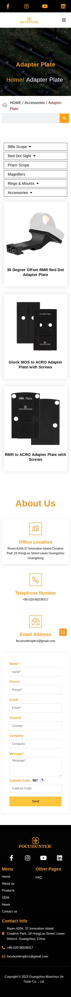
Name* (14, 663)
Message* (16, 753)
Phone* (14, 681)
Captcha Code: (20, 780)
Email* (14, 699)
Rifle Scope (17, 147)
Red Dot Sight (19, 156)
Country (15, 717)
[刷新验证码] (41, 780)
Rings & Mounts (21, 183)
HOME (15, 103)
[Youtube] (45, 6)
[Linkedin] (63, 6)
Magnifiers (16, 174)
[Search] (64, 118)
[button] (64, 20)
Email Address (35, 634)
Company (16, 735)
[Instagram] (26, 6)
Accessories (35, 103)
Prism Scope (18, 165)
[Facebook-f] (8, 6)
